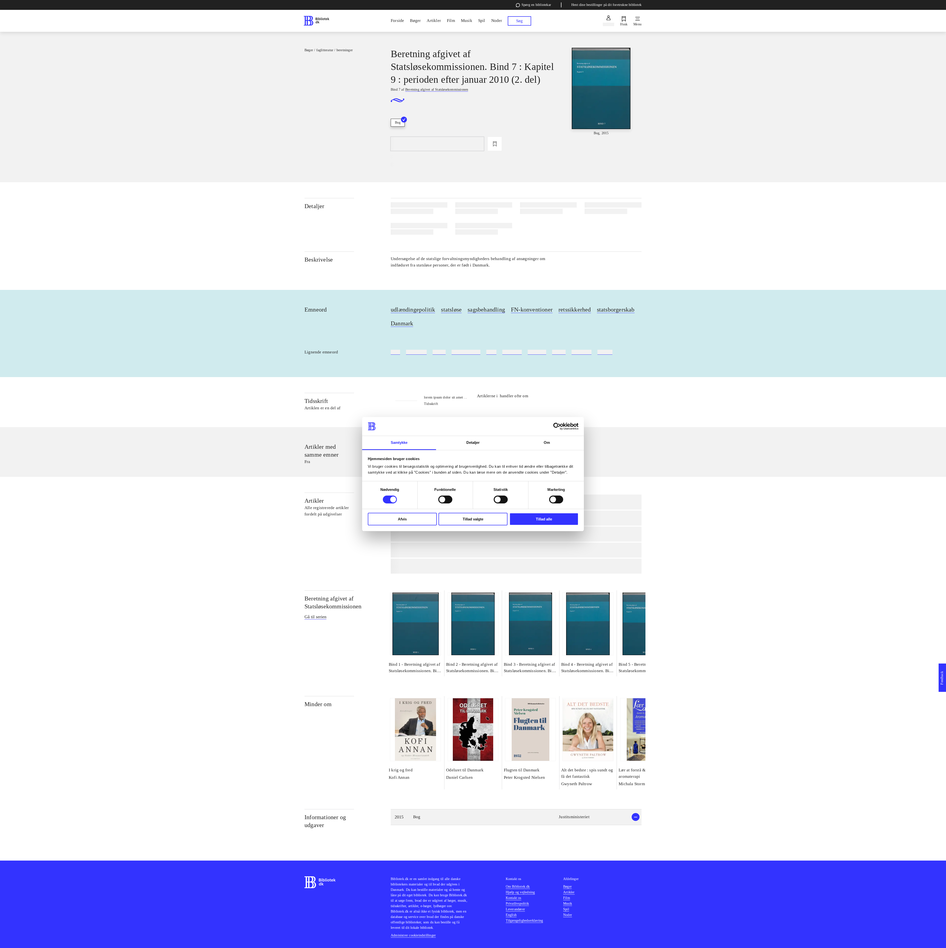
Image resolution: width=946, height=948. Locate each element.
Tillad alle (544, 519)
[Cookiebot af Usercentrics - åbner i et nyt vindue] (556, 426)
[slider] (601, 92)
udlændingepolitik (413, 309)
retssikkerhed (574, 309)
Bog (398, 122)
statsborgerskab (616, 309)
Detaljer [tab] (473, 442)
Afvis (402, 519)
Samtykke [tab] (399, 442)
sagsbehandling (486, 309)
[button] (516, 817)
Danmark (402, 323)
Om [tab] (547, 442)
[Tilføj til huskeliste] (495, 144)
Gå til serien (315, 616)
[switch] (445, 499)
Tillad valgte (473, 519)
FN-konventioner (532, 309)
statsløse (451, 309)
